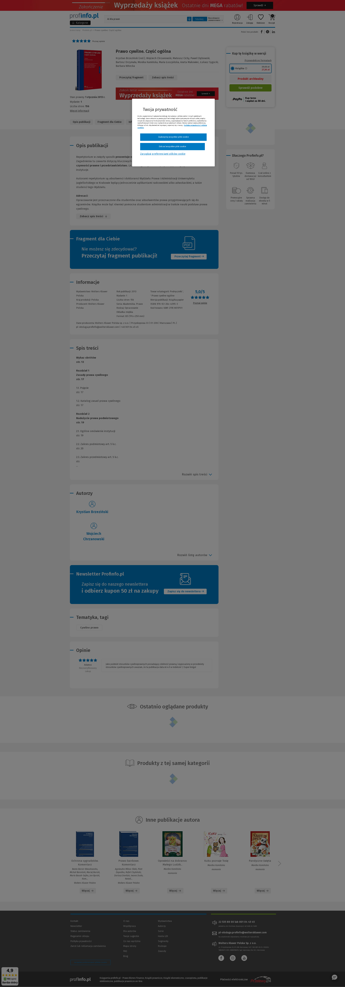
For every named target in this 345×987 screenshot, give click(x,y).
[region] (173, 132)
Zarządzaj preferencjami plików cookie (162, 153)
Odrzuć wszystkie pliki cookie (172, 146)
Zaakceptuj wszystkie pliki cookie (173, 137)
